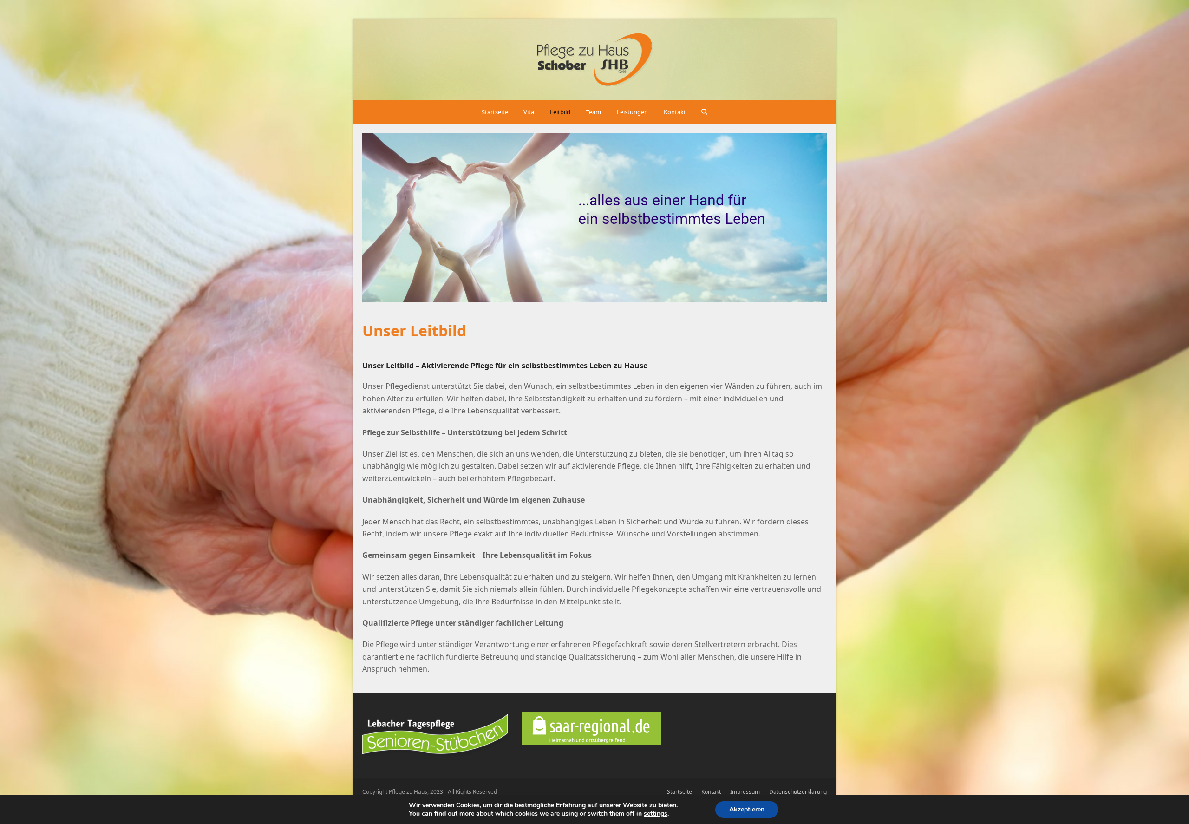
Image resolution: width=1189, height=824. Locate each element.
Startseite (679, 792)
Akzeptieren (746, 809)
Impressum (745, 792)
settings (655, 814)
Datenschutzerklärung (798, 792)
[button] (704, 112)
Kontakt (711, 792)
